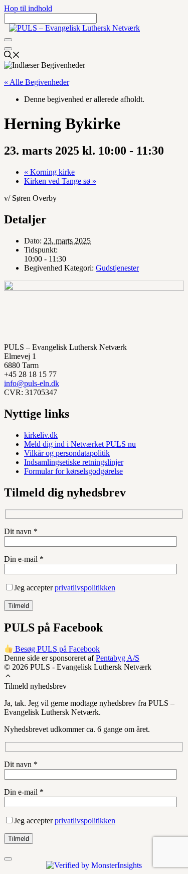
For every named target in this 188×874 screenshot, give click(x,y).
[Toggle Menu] (8, 39)
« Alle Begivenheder (36, 82)
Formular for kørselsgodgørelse (73, 471)
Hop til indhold (28, 8)
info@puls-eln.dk (31, 383)
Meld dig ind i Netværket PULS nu (80, 444)
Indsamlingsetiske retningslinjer (73, 462)
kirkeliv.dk (41, 435)
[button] (8, 677)
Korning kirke (49, 172)
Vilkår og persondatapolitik (67, 453)
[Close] (8, 48)
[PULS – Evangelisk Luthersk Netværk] (74, 28)
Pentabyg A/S (117, 658)
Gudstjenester (117, 268)
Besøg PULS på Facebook (56, 649)
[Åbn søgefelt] (12, 56)
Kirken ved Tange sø (60, 181)
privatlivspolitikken (85, 587)
